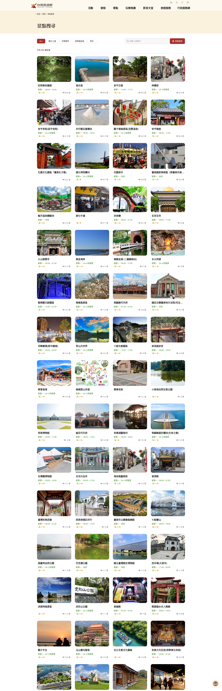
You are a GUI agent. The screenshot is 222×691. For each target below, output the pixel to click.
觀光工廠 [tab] (52, 41)
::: (167, 2)
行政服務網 (183, 8)
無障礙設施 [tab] (79, 41)
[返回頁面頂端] (215, 687)
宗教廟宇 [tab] (65, 41)
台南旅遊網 (41, 5)
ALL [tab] (41, 41)
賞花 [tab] (92, 41)
